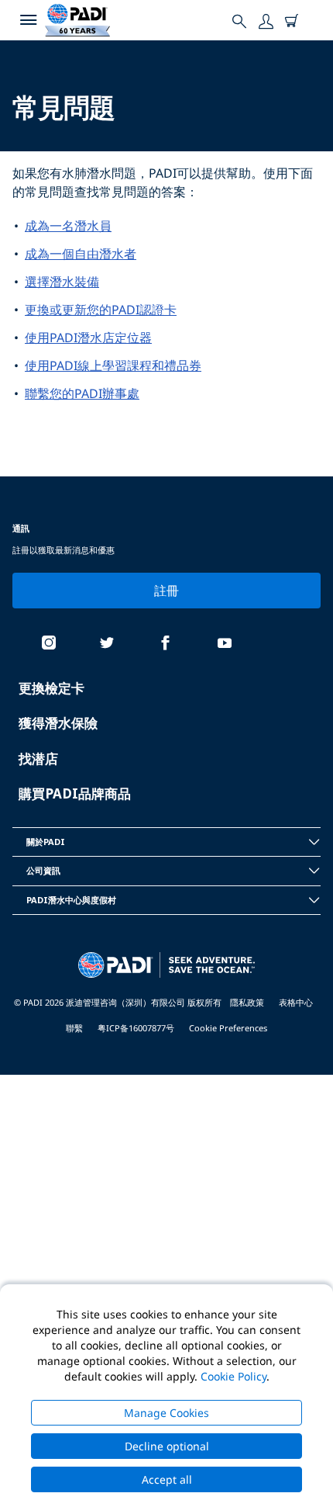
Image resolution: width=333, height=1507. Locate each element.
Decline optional (167, 1446)
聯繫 (74, 1028)
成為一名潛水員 (68, 225)
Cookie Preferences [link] (228, 1028)
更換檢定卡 (51, 688)
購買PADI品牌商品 (75, 793)
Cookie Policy (233, 1376)
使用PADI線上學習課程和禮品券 (113, 365)
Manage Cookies (166, 1412)
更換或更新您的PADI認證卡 (101, 309)
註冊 (167, 590)
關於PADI (45, 841)
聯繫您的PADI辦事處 (82, 393)
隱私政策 (247, 1002)
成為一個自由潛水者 (80, 253)
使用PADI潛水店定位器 (88, 337)
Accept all (167, 1479)
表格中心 (296, 1002)
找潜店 (38, 758)
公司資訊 (43, 870)
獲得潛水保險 (58, 723)
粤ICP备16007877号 (136, 1028)
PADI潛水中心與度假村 (71, 900)
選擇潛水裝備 (62, 281)
